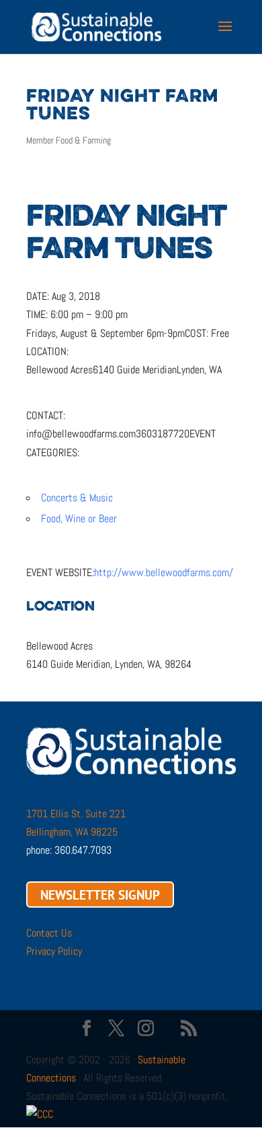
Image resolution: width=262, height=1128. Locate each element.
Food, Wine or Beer (79, 518)
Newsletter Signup (100, 894)
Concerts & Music (77, 498)
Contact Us (49, 933)
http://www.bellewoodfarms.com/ (163, 572)
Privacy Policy (54, 951)
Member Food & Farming (68, 140)
